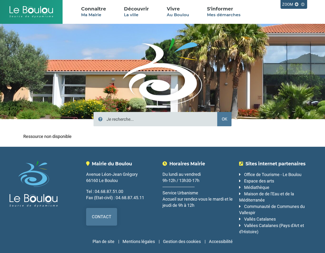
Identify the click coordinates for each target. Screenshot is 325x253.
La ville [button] (136, 11)
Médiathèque (256, 187)
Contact (101, 216)
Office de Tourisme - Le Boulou (272, 174)
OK (224, 118)
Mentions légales (139, 241)
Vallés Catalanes (260, 219)
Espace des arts (259, 180)
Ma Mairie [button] (93, 11)
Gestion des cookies (182, 241)
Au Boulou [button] (178, 11)
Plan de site (103, 241)
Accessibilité (221, 241)
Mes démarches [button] (224, 11)
